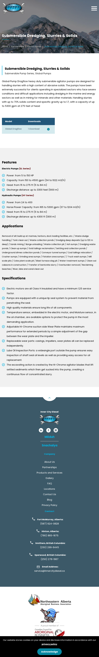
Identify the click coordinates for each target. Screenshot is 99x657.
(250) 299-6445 (49, 547)
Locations (49, 488)
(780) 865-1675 (49, 535)
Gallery (50, 478)
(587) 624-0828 (49, 523)
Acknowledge (49, 651)
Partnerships (17, 46)
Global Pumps (34, 46)
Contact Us (49, 494)
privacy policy (49, 644)
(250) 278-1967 (49, 559)
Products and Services (49, 472)
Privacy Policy (49, 505)
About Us (49, 461)
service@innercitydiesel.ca (49, 570)
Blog (49, 499)
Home (5, 46)
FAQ (49, 483)
